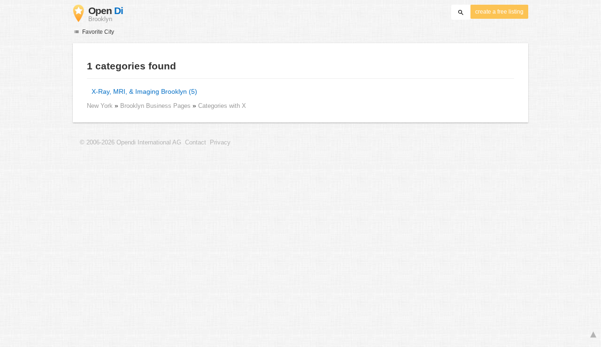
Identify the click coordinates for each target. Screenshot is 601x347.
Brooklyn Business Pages (156, 105)
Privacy (220, 142)
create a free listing (499, 11)
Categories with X (222, 105)
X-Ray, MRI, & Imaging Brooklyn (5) (144, 91)
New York (100, 105)
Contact (195, 142)
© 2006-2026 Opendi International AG (130, 142)
